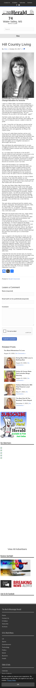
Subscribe (22, 2)
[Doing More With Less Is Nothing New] (10, 362)
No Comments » (21, 353)
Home (4, 615)
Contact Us (7, 2)
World (4, 653)
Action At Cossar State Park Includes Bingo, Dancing (23, 373)
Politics (4, 650)
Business (5, 655)
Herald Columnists (14, 279)
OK (18, 684)
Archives (29, 2)
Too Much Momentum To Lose (14, 350)
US (3, 639)
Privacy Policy (11, 680)
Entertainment (6, 644)
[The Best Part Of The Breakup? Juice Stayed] (10, 403)
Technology (5, 647)
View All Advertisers (17, 549)
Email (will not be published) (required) (15, 299)
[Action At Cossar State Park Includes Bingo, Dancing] (10, 376)
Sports (4, 641)
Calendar (5, 671)
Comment (5, 307)
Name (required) (7, 291)
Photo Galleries (7, 673)
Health (4, 658)
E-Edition (14, 2)
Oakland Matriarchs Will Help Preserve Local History (24, 387)
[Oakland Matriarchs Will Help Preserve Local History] (10, 389)
